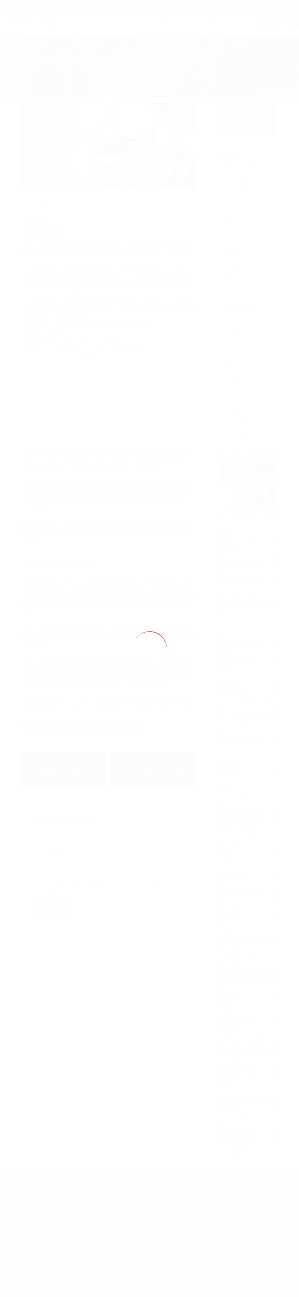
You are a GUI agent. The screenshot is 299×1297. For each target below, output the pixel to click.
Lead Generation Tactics (244, 894)
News (222, 299)
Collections (227, 221)
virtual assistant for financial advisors (247, 1121)
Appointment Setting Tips (244, 583)
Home (100, 22)
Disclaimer (100, 1265)
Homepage (31, 69)
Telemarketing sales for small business (247, 1104)
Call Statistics (229, 199)
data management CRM (244, 741)
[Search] (262, 122)
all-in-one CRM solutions (243, 572)
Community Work (233, 233)
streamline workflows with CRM (244, 1086)
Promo (224, 355)
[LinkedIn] (248, 1255)
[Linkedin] (43, 231)
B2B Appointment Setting (244, 594)
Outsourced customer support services (242, 926)
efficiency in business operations (241, 784)
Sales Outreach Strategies (245, 1050)
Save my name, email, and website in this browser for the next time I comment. (104, 887)
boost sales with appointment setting (241, 637)
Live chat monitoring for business (243, 909)
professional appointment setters (245, 990)
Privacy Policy (168, 1274)
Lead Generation (232, 277)
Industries (168, 22)
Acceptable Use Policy (44, 1265)
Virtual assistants (237, 1135)
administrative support (242, 562)
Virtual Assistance (233, 421)
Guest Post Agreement (175, 1265)
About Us (120, 22)
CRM (222, 244)
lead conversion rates (241, 883)
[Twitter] (34, 231)
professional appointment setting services (245, 1007)
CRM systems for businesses (247, 713)
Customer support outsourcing (238, 727)
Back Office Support (239, 377)
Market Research (232, 288)
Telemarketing (230, 411)
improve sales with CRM (243, 815)
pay (24, 31)
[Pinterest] (51, 231)
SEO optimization (237, 1072)
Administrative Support (237, 166)
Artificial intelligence (235, 188)
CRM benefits (234, 691)
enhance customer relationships (239, 802)
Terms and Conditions (241, 1274)
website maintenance (241, 1146)
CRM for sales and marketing (247, 702)
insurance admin (237, 861)
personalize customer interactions (241, 961)
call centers (74, 698)
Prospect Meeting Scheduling (238, 1025)
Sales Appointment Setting (245, 1039)
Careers (209, 22)
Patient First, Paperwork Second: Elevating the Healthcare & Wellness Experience (248, 1203)
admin (47, 206)
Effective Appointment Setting (242, 767)
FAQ (91, 1218)
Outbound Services (234, 321)
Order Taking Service (235, 310)
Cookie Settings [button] (259, 1290)
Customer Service (233, 255)
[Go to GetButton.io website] (288, 1292)
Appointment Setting (236, 177)
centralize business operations (239, 666)
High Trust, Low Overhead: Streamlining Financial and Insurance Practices (244, 1225)
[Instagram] (237, 1255)
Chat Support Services (237, 210)
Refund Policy (234, 1265)
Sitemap (95, 1226)
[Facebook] (26, 231)
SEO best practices (239, 1061)
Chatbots (231, 680)
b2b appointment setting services (244, 609)
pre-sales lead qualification (246, 975)
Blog (191, 22)
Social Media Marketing (238, 399)
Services (142, 22)
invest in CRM (234, 872)
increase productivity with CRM (245, 848)
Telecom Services (237, 388)
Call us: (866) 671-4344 (45, 4)
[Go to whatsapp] (287, 654)
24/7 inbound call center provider (244, 548)
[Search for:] (248, 122)
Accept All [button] (284, 1289)
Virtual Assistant (231, 433)
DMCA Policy (101, 1274)
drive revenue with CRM (242, 752)
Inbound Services (233, 266)
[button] (293, 22)
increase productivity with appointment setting (245, 830)
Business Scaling (237, 651)
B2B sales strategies (240, 623)
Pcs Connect (59, 69)
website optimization (241, 1157)
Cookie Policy (37, 1274)
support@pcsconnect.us (104, 4)
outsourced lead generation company (247, 944)
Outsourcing (229, 333)
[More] (60, 231)
